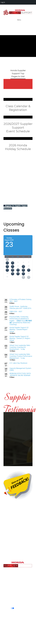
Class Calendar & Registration (18, 108)
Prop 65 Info (21, 608)
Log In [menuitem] (3, 2)
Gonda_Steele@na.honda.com (18, 557)
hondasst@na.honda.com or (18, 574)
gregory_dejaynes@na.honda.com (18, 549)
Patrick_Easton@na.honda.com (18, 585)
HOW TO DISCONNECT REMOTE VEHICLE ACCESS (18, 610)
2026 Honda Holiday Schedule (18, 147)
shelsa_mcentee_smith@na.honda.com (20, 544)
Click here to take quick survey (14, 529)
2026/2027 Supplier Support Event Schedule (18, 127)
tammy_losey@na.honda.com (18, 577)
